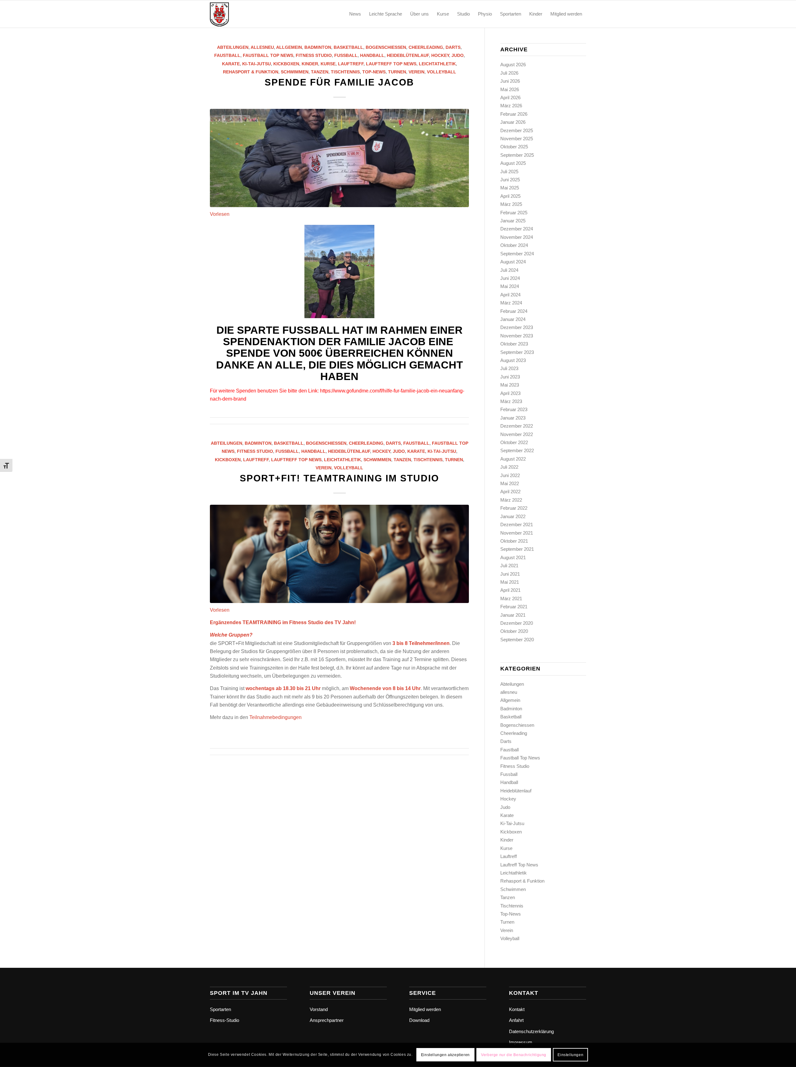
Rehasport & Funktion (250, 71)
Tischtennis (345, 71)
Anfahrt (516, 1020)
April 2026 (510, 97)
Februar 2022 (513, 508)
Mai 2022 (509, 483)
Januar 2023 (512, 417)
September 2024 (517, 253)
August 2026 (513, 64)
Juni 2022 (510, 475)
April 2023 (510, 393)
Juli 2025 (509, 171)
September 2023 (517, 352)
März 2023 (511, 401)
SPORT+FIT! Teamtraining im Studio (339, 478)
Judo (457, 55)
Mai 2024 (509, 286)
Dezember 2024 (516, 228)
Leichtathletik (437, 63)
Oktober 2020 (514, 631)
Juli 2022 (509, 467)
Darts (453, 47)
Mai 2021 (509, 582)
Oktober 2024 (514, 245)
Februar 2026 (513, 114)
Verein (416, 71)
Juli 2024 (509, 270)
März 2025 (511, 204)
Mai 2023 (509, 384)
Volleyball (441, 71)
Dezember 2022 (516, 426)
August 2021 (513, 557)
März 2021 (511, 598)
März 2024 (511, 302)
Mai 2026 (509, 89)
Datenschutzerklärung (531, 1031)
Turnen (397, 71)
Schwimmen (294, 71)
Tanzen (319, 71)
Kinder (310, 63)
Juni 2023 (510, 376)
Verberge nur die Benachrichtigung (513, 1055)
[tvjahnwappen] (240, 14)
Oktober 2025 (514, 146)
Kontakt (517, 1009)
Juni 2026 (510, 81)
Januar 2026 (512, 122)
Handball (372, 55)
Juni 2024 (510, 278)
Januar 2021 (512, 615)
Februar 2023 (513, 409)
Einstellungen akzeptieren (445, 1055)
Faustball (227, 55)
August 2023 (513, 360)
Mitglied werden (425, 1009)
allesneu (262, 47)
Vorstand (319, 1009)
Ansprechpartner (327, 1020)
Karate (231, 63)
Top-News (374, 71)
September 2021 (517, 549)
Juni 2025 (510, 179)
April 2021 (510, 590)
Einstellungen (570, 1055)
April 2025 (510, 196)
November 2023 (516, 335)
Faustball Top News (268, 55)
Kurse (328, 63)
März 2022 (511, 500)
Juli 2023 (509, 368)
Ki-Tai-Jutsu (256, 63)
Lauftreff (350, 63)
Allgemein (289, 47)
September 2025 (517, 155)
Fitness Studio (314, 55)
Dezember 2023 (516, 327)
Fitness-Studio (224, 1020)
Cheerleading (426, 47)
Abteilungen (232, 47)
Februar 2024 (513, 311)
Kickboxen (286, 63)
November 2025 (516, 138)
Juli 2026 (509, 73)
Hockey (440, 55)
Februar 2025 (513, 212)
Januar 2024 (512, 319)
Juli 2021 (509, 565)
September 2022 (517, 450)
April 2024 (510, 294)
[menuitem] (355, 14)
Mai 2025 (509, 187)
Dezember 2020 (516, 623)
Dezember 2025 (516, 130)
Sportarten (220, 1009)
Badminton (317, 47)
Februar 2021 (513, 606)
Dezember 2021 (516, 524)
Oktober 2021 (514, 541)
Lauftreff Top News (391, 63)
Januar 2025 (512, 220)
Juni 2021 (510, 574)
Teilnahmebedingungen (275, 717)
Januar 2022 (512, 516)
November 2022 (516, 434)
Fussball (346, 55)
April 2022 (510, 491)
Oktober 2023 (514, 343)
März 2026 (511, 105)
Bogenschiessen (386, 47)
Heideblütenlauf (408, 55)
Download (419, 1020)
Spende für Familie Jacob (339, 82)
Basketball (348, 47)
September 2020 (517, 639)
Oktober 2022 (514, 442)
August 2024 (513, 261)
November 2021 (516, 533)
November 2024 (516, 237)
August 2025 (513, 163)
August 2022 (513, 459)
